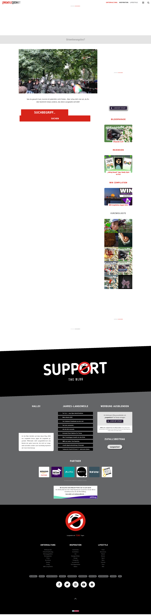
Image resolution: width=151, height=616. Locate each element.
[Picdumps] (94, 472)
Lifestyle (103, 545)
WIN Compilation (118, 183)
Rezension (118, 150)
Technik (103, 562)
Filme (48, 558)
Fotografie (75, 560)
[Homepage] (13, 2)
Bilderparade (118, 120)
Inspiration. (124, 2)
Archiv (41, 576)
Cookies (113, 576)
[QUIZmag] (82, 472)
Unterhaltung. (112, 2)
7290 (78, 535)
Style (103, 560)
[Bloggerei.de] (75, 611)
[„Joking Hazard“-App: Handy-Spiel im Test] (118, 164)
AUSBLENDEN (120, 72)
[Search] (148, 2)
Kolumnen (103, 552)
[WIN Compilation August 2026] (118, 196)
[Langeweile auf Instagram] (75, 584)
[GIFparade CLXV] (118, 133)
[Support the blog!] (75, 371)
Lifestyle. (134, 2)
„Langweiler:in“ (108, 417)
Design (76, 558)
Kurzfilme (48, 560)
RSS (120, 576)
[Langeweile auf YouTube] (84, 584)
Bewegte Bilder (75, 556)
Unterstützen (52, 576)
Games (48, 562)
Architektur (75, 552)
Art (75, 554)
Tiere (103, 564)
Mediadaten (72, 576)
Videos (75, 566)
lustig (48, 564)
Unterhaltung (47, 545)
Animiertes (75, 550)
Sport (103, 558)
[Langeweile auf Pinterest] (92, 584)
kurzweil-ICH (75, 562)
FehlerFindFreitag (48, 552)
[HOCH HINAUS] (75, 598)
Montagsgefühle (48, 554)
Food (103, 550)
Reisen (103, 556)
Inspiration (76, 545)
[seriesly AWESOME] (56, 472)
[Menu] (143, 2)
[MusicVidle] (69, 472)
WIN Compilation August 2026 (118, 205)
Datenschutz (103, 576)
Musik (103, 554)
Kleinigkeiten (48, 556)
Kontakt (62, 576)
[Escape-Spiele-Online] (107, 472)
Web (103, 566)
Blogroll (33, 576)
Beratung (92, 576)
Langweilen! (115, 447)
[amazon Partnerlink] (44, 472)
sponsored (83, 576)
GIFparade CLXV (118, 142)
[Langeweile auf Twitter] (67, 584)
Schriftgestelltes (75, 564)
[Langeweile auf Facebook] (59, 584)
